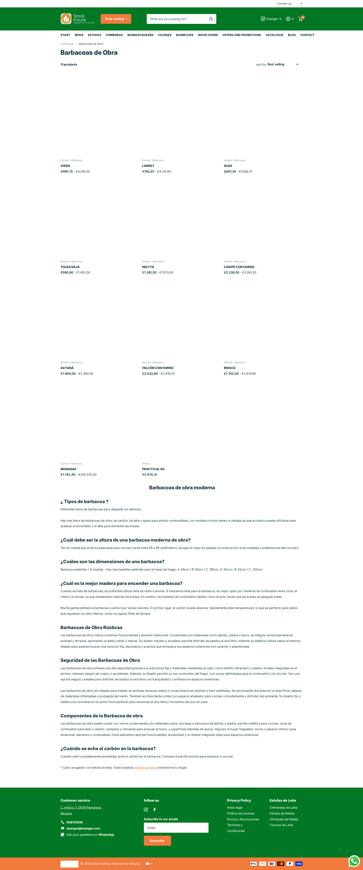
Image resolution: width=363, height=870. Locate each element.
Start (65, 35)
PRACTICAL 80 (153, 469)
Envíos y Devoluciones (243, 819)
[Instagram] (146, 810)
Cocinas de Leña (281, 825)
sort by (261, 64)
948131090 (75, 822)
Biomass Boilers (140, 35)
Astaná (67, 368)
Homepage (67, 43)
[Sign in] (290, 19)
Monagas (68, 469)
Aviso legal (234, 807)
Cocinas (164, 35)
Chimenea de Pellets (284, 819)
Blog (292, 35)
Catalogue (274, 35)
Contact (307, 35)
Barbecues (184, 35)
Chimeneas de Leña (283, 807)
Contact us (284, 3)
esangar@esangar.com (83, 828)
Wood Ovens (208, 35)
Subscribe (157, 841)
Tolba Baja (70, 267)
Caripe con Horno (239, 267)
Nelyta (148, 267)
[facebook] (155, 809)
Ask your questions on (90, 834)
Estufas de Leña (283, 800)
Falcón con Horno (158, 368)
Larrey (148, 166)
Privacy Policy (239, 800)
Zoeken (211, 19)
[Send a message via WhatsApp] (354, 861)
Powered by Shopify (126, 863)
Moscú (230, 368)
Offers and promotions (242, 35)
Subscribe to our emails (161, 819)
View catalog (115, 19)
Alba (228, 166)
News (79, 35)
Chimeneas (114, 35)
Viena (65, 166)
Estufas (94, 35)
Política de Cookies (240, 813)
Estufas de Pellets (282, 813)
